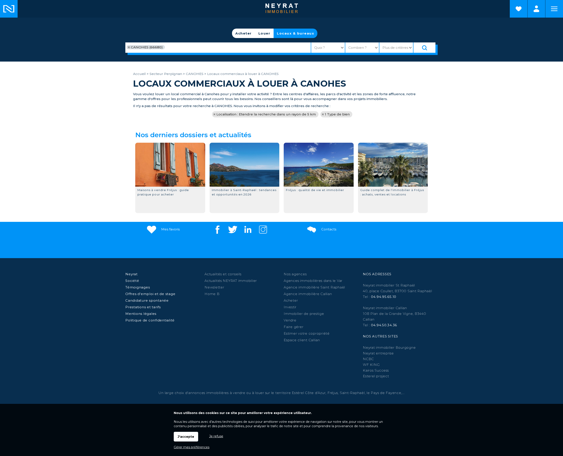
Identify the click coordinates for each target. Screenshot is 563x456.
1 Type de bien (337, 114)
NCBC (368, 359)
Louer (264, 33)
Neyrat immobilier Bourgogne (389, 347)
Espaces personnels (536, 9)
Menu (554, 9)
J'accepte (186, 437)
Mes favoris (170, 229)
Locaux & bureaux (295, 33)
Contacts (328, 229)
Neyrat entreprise (378, 353)
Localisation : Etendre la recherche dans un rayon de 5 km (266, 114)
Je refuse (216, 436)
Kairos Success (376, 370)
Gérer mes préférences (191, 447)
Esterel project (376, 376)
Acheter (243, 33)
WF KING (371, 365)
